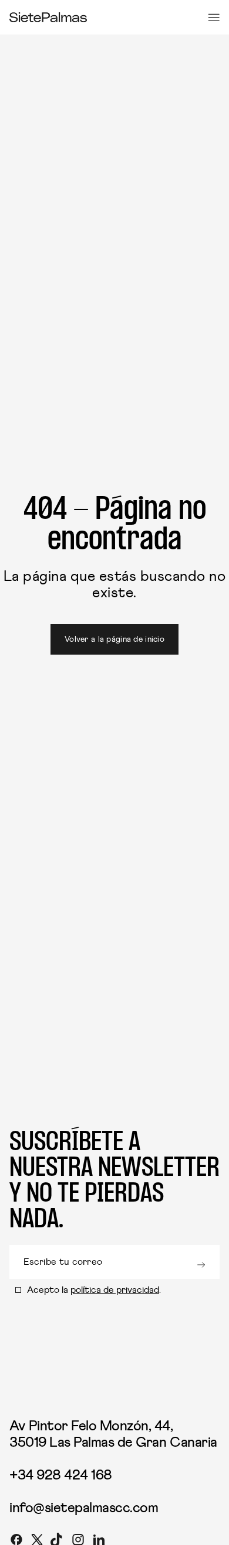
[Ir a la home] (48, 17)
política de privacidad (114, 1290)
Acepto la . (94, 1290)
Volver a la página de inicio (114, 639)
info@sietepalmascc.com (83, 1508)
